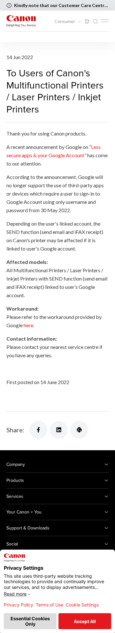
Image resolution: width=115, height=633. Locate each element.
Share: (15, 430)
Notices (14, 37)
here (28, 325)
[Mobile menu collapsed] (105, 20)
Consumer (65, 21)
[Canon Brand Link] (21, 21)
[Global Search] (95, 21)
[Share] (38, 430)
